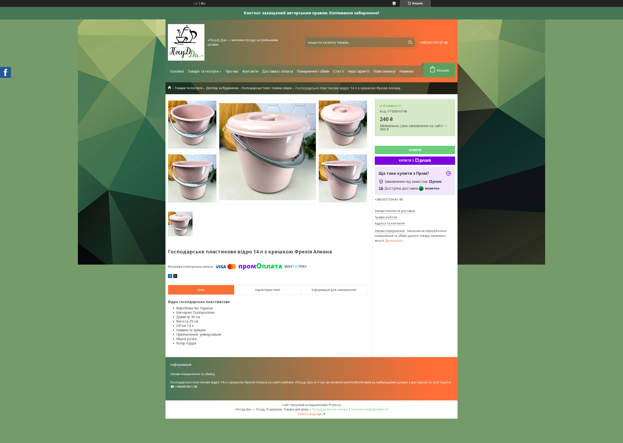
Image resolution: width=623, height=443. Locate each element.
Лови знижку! (384, 71)
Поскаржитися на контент (330, 409)
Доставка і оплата (277, 71)
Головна (177, 71)
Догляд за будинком (222, 88)
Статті (338, 71)
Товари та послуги (203, 71)
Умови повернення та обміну (192, 374)
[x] (175, 277)
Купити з (406, 160)
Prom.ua (335, 405)
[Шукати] (410, 42)
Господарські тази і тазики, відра (267, 88)
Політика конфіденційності (369, 409)
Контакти (250, 71)
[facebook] (170, 277)
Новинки (406, 71)
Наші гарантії (359, 71)
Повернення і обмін (313, 71)
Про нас (231, 71)
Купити (415, 150)
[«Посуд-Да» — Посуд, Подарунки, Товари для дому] (186, 42)
